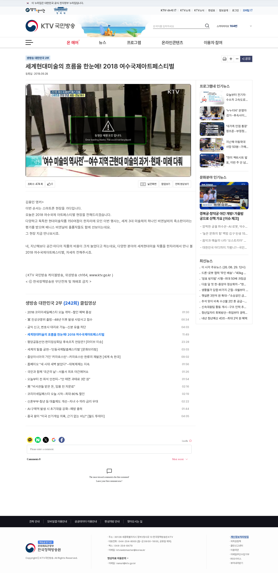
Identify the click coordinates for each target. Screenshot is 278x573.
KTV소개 (185, 10)
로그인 (235, 10)
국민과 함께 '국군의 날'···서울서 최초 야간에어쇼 (58, 372)
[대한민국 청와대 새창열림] (61, 9)
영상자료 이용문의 (116, 558)
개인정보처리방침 (240, 536)
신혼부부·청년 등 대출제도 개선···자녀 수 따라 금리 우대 (62, 401)
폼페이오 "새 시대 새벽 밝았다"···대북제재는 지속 (58, 364)
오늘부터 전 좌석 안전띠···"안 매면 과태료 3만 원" (58, 379)
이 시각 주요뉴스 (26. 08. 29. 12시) (224, 267)
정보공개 (223, 10)
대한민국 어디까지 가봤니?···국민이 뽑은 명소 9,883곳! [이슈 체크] (225, 247)
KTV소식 (199, 10)
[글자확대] (231, 59)
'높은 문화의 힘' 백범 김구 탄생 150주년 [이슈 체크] (225, 233)
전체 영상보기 (182, 184)
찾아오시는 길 (134, 521)
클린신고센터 (237, 545)
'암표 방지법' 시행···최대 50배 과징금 (224, 278)
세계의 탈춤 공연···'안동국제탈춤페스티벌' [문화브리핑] (62, 349)
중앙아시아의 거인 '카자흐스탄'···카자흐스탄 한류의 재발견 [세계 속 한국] (74, 357)
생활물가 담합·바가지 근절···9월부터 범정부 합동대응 (225, 290)
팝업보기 (165, 184)
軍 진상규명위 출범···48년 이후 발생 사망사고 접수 (59, 319)
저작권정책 (236, 541)
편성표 (211, 10)
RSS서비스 (236, 558)
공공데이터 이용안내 (86, 521)
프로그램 (134, 42)
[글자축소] (237, 59)
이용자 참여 (213, 42)
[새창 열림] (224, 59)
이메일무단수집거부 (240, 554)
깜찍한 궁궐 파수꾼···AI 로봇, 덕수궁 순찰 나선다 (225, 226)
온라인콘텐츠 (172, 42)
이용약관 (235, 550)
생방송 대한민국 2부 (38, 58)
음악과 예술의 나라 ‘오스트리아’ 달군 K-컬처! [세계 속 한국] (225, 240)
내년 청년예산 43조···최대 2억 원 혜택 (224, 318)
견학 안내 (34, 521)
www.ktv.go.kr (100, 275)
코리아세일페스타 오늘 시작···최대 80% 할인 (56, 394)
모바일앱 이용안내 (57, 521)
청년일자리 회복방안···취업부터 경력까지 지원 (225, 312)
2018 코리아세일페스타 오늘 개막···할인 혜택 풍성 (59, 312)
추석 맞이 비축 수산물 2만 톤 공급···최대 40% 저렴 (225, 301)
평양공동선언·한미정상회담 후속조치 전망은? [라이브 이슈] (65, 342)
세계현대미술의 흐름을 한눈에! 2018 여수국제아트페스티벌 (65, 334)
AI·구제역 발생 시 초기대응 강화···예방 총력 (54, 409)
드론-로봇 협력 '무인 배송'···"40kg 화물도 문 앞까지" (225, 273)
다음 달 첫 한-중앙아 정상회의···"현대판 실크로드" (225, 284)
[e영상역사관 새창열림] (35, 10)
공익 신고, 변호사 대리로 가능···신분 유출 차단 (56, 327)
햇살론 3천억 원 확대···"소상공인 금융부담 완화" (225, 295)
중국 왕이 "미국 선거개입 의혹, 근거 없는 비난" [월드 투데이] (66, 416)
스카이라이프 (227, 26)
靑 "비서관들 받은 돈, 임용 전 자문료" (51, 386)
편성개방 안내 (112, 521)
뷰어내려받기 (237, 563)
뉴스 (102, 42)
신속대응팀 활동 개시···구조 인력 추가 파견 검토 (225, 307)
